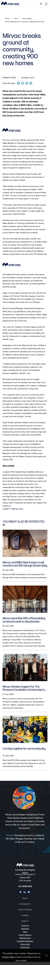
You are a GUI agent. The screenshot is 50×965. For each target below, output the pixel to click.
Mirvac (7, 18)
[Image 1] (10, 3)
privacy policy (8, 957)
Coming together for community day (24, 748)
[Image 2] (12, 264)
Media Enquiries (25, 938)
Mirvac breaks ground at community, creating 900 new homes (24, 22)
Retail (25, 932)
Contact (25, 921)
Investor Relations (25, 935)
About (16, 18)
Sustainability (25, 904)
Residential (25, 929)
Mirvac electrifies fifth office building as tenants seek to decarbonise (24, 620)
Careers (25, 915)
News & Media (27, 18)
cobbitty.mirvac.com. (13, 509)
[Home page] (25, 864)
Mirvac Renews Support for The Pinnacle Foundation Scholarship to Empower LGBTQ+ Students (23, 688)
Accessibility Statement (25, 941)
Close (46, 955)
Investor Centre (25, 910)
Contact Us (25, 925)
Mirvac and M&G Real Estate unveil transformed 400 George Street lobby (25, 564)
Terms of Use (25, 944)
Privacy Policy (25, 947)
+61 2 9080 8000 (25, 886)
